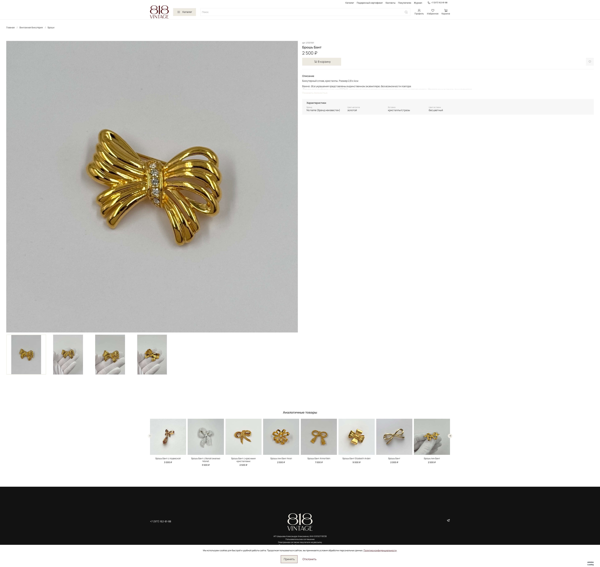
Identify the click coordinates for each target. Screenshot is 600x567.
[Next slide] (293, 186)
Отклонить (309, 559)
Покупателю (404, 2)
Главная (10, 27)
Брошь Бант (394, 458)
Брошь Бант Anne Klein (319, 458)
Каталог (349, 2)
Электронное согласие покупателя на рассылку (300, 542)
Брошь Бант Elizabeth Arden (356, 458)
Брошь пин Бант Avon (281, 458)
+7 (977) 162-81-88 (439, 2)
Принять (289, 559)
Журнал (418, 2)
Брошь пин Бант (432, 458)
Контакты (390, 2)
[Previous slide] (10, 186)
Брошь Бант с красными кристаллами (243, 460)
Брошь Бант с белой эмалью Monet (205, 460)
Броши (51, 27)
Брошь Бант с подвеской (168, 458)
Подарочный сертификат (370, 2)
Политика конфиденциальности (380, 550)
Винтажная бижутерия (31, 27)
